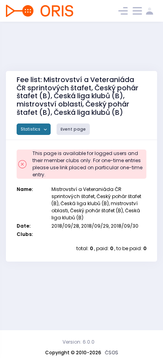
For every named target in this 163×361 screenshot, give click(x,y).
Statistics (31, 129)
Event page (73, 129)
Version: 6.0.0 (79, 342)
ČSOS (111, 352)
